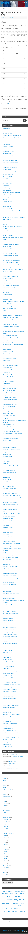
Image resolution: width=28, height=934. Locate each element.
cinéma (4, 780)
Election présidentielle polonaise (10, 726)
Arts (4, 776)
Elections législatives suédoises (10, 335)
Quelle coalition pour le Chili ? (9, 470)
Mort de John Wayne (7, 267)
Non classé (5, 794)
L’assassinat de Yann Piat (8, 296)
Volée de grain (6, 568)
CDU (3, 894)
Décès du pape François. (8, 151)
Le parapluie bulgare (7, 379)
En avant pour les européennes (10, 324)
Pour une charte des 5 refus (9, 598)
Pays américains (6, 796)
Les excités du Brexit (7, 655)
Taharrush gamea (7, 712)
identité (10, 900)
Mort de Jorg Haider (7, 374)
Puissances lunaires (7, 246)
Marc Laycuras (6, 292)
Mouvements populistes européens (11, 609)
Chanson (5, 778)
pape (9, 906)
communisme (8, 894)
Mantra (18, 930)
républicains (6, 908)
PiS (11, 906)
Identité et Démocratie (8, 235)
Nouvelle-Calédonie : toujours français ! (11, 347)
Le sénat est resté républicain (9, 584)
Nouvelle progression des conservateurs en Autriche (14, 197)
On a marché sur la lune (8, 248)
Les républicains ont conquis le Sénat (11, 737)
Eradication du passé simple (9, 287)
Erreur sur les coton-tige (8, 319)
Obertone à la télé (7, 721)
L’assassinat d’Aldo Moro (8, 445)
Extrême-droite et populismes (9, 611)
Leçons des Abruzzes (7, 299)
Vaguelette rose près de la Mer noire (11, 593)
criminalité (18, 894)
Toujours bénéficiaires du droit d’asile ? (11, 465)
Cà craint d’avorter (7, 479)
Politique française (7, 870)
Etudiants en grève (7, 408)
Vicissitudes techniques (8, 696)
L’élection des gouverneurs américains (11, 732)
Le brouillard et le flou (8, 527)
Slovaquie (6, 853)
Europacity (5, 313)
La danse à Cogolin (7, 744)
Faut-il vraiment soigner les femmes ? (11, 181)
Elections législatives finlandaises (10, 276)
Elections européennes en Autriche (10, 241)
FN (6, 896)
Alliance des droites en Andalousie (10, 317)
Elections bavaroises (7, 367)
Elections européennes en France (10, 262)
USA (5, 805)
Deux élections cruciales (8, 680)
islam (4, 903)
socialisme (14, 908)
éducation (8, 914)
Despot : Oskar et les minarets (10, 616)
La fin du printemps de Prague (9, 388)
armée (6, 891)
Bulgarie (6, 824)
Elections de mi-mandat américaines (11, 326)
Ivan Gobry (5, 463)
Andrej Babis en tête (7, 452)
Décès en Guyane (7, 233)
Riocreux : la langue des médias (10, 643)
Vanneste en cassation (8, 645)
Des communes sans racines (9, 507)
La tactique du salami (7, 456)
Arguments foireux (7, 657)
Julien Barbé (5, 552)
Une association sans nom (8, 703)
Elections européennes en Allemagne (11, 251)
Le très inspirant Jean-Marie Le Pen (11, 431)
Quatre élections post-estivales (10, 634)
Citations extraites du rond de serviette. (12, 135)
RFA (19, 906)
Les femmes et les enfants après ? (10, 613)
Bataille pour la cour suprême (9, 575)
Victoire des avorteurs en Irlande (10, 399)
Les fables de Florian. (7, 133)
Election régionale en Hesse (9, 340)
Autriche (6, 821)
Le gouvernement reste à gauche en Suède (12, 315)
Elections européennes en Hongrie (10, 258)
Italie (5, 842)
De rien (4, 310)
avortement (17, 891)
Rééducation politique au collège (10, 671)
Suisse (5, 858)
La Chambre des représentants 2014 (11, 735)
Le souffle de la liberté (8, 661)
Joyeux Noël (5, 481)
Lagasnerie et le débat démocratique (11, 369)
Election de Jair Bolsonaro (8, 342)
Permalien (10, 103)
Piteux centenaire (7, 353)
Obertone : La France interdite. (9, 165)
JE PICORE (5, 3)
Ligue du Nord (10, 903)
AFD (3, 891)
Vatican (5, 863)
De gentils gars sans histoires (9, 698)
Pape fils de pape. (7, 169)
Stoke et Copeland (7, 559)
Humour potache (6, 461)
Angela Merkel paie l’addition (7, 108)
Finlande (6, 831)
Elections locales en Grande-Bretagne (11, 684)
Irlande (5, 840)
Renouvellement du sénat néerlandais (11, 222)
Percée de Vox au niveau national (10, 274)
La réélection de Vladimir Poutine (10, 436)
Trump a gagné (6, 589)
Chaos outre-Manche (7, 652)
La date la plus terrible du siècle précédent (12, 513)
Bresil (5, 798)
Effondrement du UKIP (8, 413)
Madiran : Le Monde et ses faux (10, 385)
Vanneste (21, 911)
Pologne (6, 849)
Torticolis (5, 664)
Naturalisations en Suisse (8, 562)
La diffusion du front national (9, 541)
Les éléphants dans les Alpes (9, 397)
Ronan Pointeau (6, 199)
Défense (5, 782)
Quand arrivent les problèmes (9, 500)
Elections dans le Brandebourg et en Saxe (12, 204)
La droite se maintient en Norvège (10, 504)
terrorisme (5, 911)
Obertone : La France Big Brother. (10, 162)
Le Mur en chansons (7, 739)
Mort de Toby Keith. (7, 176)
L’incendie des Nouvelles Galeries (10, 365)
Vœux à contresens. (7, 183)
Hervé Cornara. (6, 142)
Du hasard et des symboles (9, 687)
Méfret (22, 903)
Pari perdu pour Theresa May (9, 516)
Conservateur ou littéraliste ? (9, 358)
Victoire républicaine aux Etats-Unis (11, 742)
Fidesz (3, 897)
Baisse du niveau (6, 564)
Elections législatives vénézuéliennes (11, 705)
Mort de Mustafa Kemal (8, 356)
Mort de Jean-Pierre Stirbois (9, 363)
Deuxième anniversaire (8, 620)
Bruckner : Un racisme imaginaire (10, 230)
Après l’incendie (6, 290)
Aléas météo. (6, 178)
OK (24, 120)
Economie (5, 785)
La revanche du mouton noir (9, 709)
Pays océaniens (6, 865)
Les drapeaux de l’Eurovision (9, 682)
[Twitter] (24, 3)
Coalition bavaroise (7, 349)
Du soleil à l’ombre (7, 440)
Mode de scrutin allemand (21, 108)
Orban (6, 906)
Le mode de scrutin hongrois (9, 424)
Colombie (6, 803)
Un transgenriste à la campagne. (10, 160)
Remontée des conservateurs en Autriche (12, 497)
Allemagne (11, 17)
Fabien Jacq (5, 596)
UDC (10, 911)
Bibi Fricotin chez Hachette (9, 390)
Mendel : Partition (7, 206)
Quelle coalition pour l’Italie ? (9, 415)
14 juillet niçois (6, 641)
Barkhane (23, 891)
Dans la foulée (6, 534)
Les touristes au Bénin (8, 278)
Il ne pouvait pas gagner (8, 586)
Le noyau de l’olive (7, 395)
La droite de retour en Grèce (9, 215)
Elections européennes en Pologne (10, 255)
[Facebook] (23, 3)
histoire (17, 897)
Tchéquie (6, 860)
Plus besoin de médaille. (8, 158)
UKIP (13, 911)
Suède (5, 856)
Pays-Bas (6, 847)
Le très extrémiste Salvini (8, 303)
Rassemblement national (8, 392)
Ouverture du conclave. (8, 146)
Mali (19, 903)
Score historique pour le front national (11, 543)
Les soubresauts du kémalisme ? (10, 636)
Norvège (6, 844)
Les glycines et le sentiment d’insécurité (12, 322)
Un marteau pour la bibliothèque (10, 493)
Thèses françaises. (7, 153)
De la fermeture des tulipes (9, 429)
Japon (5, 812)
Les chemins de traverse (8, 381)
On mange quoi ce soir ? (8, 351)
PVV (17, 906)
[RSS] (26, 3)
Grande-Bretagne (8, 833)
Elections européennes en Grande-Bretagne (13, 264)
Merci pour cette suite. (8, 174)
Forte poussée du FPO (8, 675)
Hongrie (6, 837)
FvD (11, 896)
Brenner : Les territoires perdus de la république (13, 301)
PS (15, 906)
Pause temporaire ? (7, 190)
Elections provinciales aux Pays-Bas (11, 285)
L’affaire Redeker (6, 668)
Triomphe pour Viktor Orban (9, 418)
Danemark (6, 826)
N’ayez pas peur (6, 372)
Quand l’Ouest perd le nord (9, 188)
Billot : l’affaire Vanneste (8, 648)
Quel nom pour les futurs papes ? (10, 167)
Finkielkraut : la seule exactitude (10, 573)
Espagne (6, 828)
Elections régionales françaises (10, 716)
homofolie (22, 896)
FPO (9, 897)
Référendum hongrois (8, 622)
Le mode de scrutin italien (8, 426)
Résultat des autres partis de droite (11, 529)
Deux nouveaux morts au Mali (9, 447)
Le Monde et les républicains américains (12, 714)
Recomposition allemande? (9, 707)
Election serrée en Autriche (9, 677)
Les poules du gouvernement (9, 406)
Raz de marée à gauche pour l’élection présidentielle (14, 546)
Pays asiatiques (6, 810)
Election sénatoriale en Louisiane (10, 730)
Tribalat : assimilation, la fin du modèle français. (13, 344)
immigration (18, 899)
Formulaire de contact (8, 746)
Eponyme (5, 224)
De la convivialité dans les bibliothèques (11, 495)
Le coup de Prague (7, 458)
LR (15, 903)
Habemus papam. (7, 144)
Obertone (3, 906)
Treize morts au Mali (7, 194)
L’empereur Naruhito (7, 283)
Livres (4, 792)
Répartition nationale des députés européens (13, 269)
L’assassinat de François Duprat (10, 442)
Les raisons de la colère (8, 719)
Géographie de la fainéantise (9, 691)
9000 (4, 511)
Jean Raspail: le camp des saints (10, 723)
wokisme (5, 874)
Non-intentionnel (6, 468)
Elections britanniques (8, 728)
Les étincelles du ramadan (8, 666)
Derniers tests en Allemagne (9, 536)
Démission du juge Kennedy (9, 402)
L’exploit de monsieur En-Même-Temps (12, 548)
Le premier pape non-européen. (10, 171)
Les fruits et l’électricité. (8, 149)
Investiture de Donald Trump (9, 571)
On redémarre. (6, 185)
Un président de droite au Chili (9, 472)
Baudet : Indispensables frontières (10, 308)
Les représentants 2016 (8, 582)
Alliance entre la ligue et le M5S (10, 404)
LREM (17, 903)
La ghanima (5, 700)
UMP (16, 911)
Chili (5, 801)
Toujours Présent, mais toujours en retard (12, 433)
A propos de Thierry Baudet (9, 306)
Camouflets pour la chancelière (9, 627)
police (13, 906)
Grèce (5, 835)
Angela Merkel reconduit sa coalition (11, 438)
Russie (5, 851)
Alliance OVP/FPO (7, 484)
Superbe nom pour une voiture (9, 523)
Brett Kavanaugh (6, 360)
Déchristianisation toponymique (10, 509)
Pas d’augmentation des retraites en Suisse (12, 625)
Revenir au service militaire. (9, 155)
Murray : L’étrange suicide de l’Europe (11, 192)
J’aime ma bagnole (7, 411)
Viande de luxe (6, 525)
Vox (24, 911)
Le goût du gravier (7, 219)
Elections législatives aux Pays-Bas (10, 557)
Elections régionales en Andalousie (10, 337)
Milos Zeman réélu (7, 454)
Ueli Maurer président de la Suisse (10, 329)
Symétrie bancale (6, 477)
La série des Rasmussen (8, 208)
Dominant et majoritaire (8, 518)
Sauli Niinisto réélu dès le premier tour (11, 449)
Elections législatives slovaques (10, 689)
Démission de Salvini (7, 201)
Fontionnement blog (7, 789)
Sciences (5, 872)
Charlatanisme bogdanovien (9, 520)
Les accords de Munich (8, 376)
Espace (4, 787)
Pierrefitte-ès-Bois (7, 539)
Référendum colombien (8, 618)
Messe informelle (6, 638)
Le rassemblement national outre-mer (11, 260)
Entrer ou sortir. (6, 128)
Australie (6, 867)
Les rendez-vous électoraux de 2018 (11, 475)
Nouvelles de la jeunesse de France (11, 693)
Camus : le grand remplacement (10, 280)
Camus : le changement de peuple (10, 566)
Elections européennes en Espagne (11, 244)
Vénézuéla (6, 808)
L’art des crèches (6, 383)
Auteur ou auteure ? (7, 294)
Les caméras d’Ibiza (7, 271)
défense (24, 894)
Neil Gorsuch (5, 550)
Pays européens (6, 817)
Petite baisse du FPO (7, 591)
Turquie (5, 815)
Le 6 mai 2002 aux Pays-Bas (9, 555)
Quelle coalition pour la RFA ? (9, 488)
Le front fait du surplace (8, 532)
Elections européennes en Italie (10, 253)
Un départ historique (7, 659)
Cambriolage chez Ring (8, 632)
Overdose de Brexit (7, 650)
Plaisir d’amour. (6, 131)
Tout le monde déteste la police (10, 502)
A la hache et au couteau (8, 629)
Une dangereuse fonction (8, 673)
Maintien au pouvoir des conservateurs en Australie (14, 217)
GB (14, 897)
